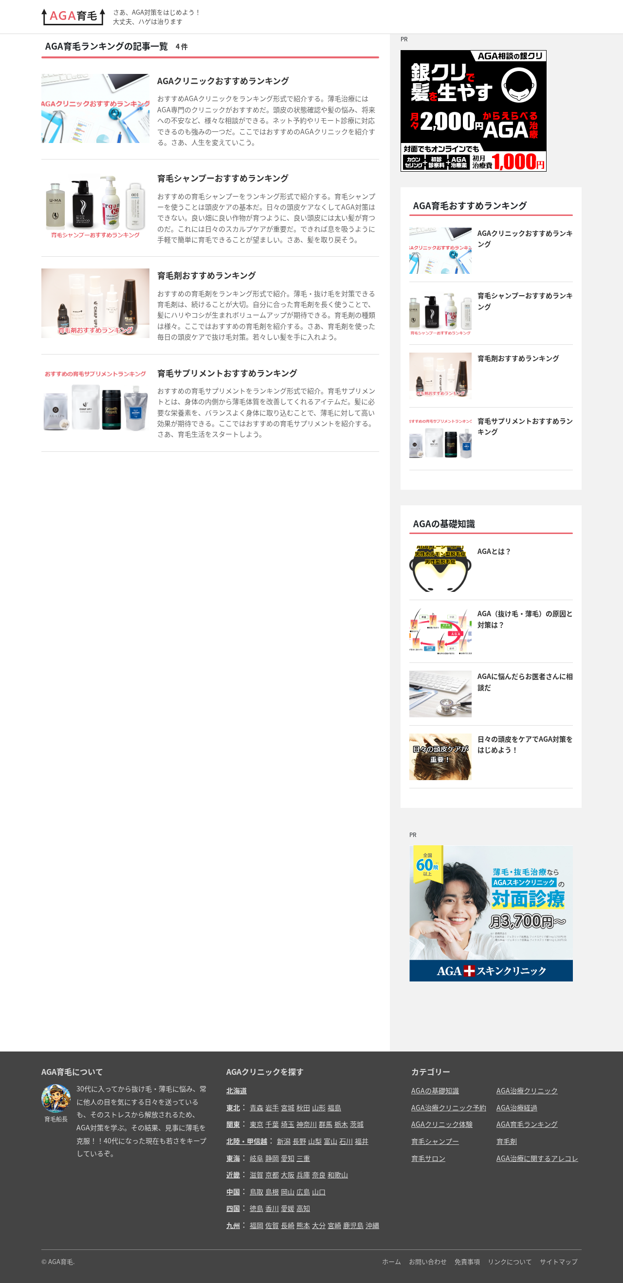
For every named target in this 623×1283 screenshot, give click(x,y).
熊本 (303, 1225)
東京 (256, 1124)
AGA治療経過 (516, 1107)
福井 (361, 1141)
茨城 (357, 1124)
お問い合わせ (428, 1261)
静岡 (272, 1158)
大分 (319, 1225)
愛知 (287, 1158)
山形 (319, 1107)
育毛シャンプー (435, 1141)
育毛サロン (428, 1158)
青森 (256, 1107)
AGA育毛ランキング (527, 1124)
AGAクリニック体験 (442, 1124)
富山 (330, 1141)
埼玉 (287, 1124)
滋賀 (256, 1174)
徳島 (256, 1208)
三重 (303, 1158)
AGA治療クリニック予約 (448, 1107)
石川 (346, 1141)
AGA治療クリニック (527, 1090)
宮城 (287, 1107)
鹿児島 (353, 1225)
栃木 (341, 1124)
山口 (319, 1191)
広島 (303, 1191)
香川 (272, 1208)
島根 (272, 1191)
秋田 (303, 1107)
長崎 (287, 1225)
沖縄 (372, 1225)
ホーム (391, 1261)
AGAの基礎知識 (435, 1090)
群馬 (325, 1124)
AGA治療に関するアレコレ (537, 1158)
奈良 (319, 1174)
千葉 (272, 1124)
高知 (303, 1208)
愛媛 (287, 1208)
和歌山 (338, 1174)
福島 (334, 1107)
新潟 (284, 1141)
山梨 (315, 1141)
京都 (272, 1174)
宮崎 (334, 1225)
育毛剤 (506, 1141)
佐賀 (272, 1225)
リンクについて (510, 1261)
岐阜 (256, 1158)
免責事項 (467, 1261)
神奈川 (306, 1124)
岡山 (287, 1191)
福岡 (256, 1225)
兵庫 (303, 1174)
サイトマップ (559, 1261)
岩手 (272, 1107)
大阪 (287, 1174)
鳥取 (256, 1191)
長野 (299, 1141)
